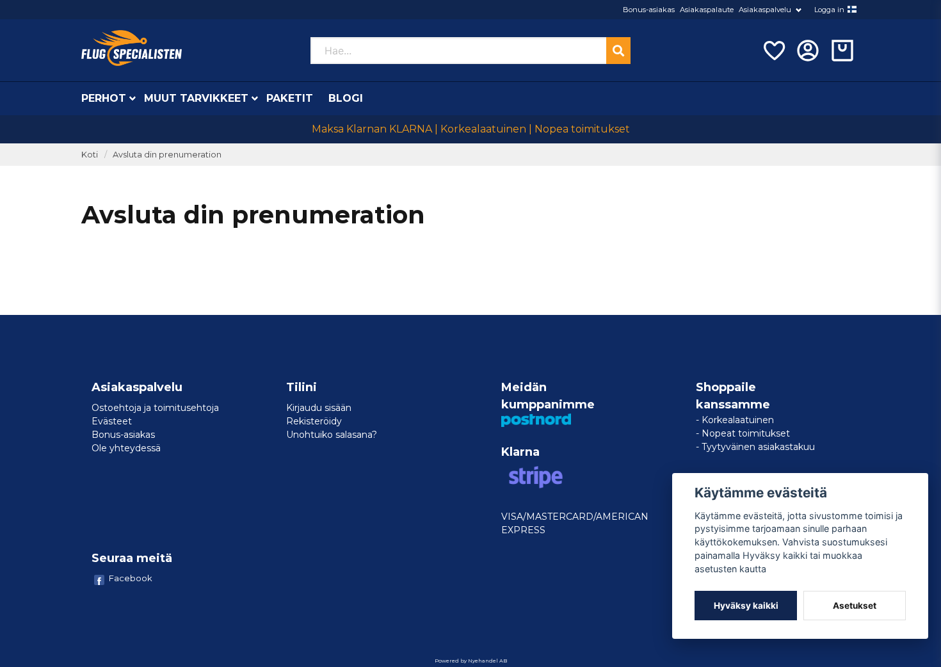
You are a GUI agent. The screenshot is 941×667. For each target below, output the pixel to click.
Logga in (829, 9)
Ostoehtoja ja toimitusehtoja (155, 408)
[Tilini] (808, 50)
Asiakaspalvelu (765, 9)
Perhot (103, 98)
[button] (852, 9)
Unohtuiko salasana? (331, 434)
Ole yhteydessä (126, 448)
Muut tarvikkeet (196, 98)
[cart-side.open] (842, 50)
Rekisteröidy (314, 421)
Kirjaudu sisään (318, 408)
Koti (89, 154)
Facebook (130, 578)
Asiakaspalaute (707, 9)
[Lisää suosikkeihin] (773, 50)
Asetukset (854, 605)
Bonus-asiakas (649, 9)
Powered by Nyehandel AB (471, 660)
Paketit (289, 98)
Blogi (345, 98)
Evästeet (112, 421)
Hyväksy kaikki (746, 605)
